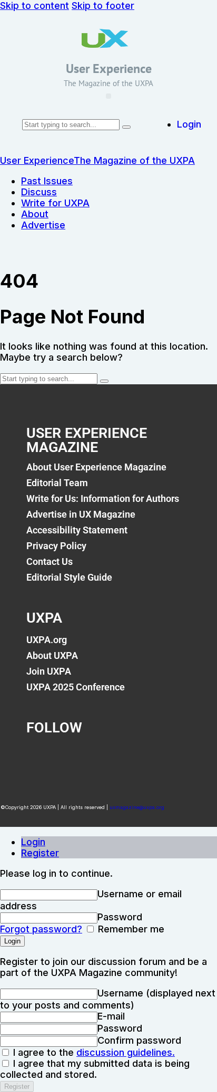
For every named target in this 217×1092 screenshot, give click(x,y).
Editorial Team (57, 482)
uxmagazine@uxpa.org (137, 807)
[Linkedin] (123, 756)
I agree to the (93, 1052)
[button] (108, 96)
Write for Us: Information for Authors (102, 498)
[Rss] (165, 756)
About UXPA (52, 655)
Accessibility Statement (76, 530)
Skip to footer (103, 5)
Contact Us (49, 561)
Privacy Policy (56, 545)
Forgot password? (41, 928)
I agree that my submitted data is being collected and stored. (95, 1069)
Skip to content (34, 5)
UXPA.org (46, 639)
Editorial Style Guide (69, 577)
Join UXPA (48, 671)
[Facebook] (39, 756)
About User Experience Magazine (96, 466)
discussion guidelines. (125, 1052)
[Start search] (126, 127)
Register (40, 852)
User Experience (109, 68)
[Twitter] (81, 756)
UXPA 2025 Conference (75, 686)
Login (33, 841)
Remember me (129, 928)
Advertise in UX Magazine (80, 514)
